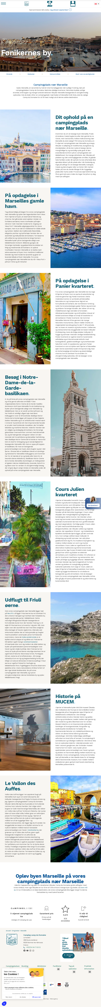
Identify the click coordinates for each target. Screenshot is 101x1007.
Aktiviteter (41, 966)
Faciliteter (57, 966)
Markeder (31, 74)
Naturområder (55, 74)
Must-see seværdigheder (85, 74)
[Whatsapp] (33, 951)
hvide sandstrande (29, 637)
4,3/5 (65, 915)
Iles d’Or (10, 613)
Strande (9, 74)
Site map (46, 999)
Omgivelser (15, 931)
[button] (58, 969)
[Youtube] (27, 951)
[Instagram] (30, 951)
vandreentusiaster (30, 642)
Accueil (8, 931)
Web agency (54, 999)
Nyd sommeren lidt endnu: (39, 10)
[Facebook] (24, 951)
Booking (25, 966)
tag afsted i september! (59, 10)
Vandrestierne (33, 830)
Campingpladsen (13, 966)
